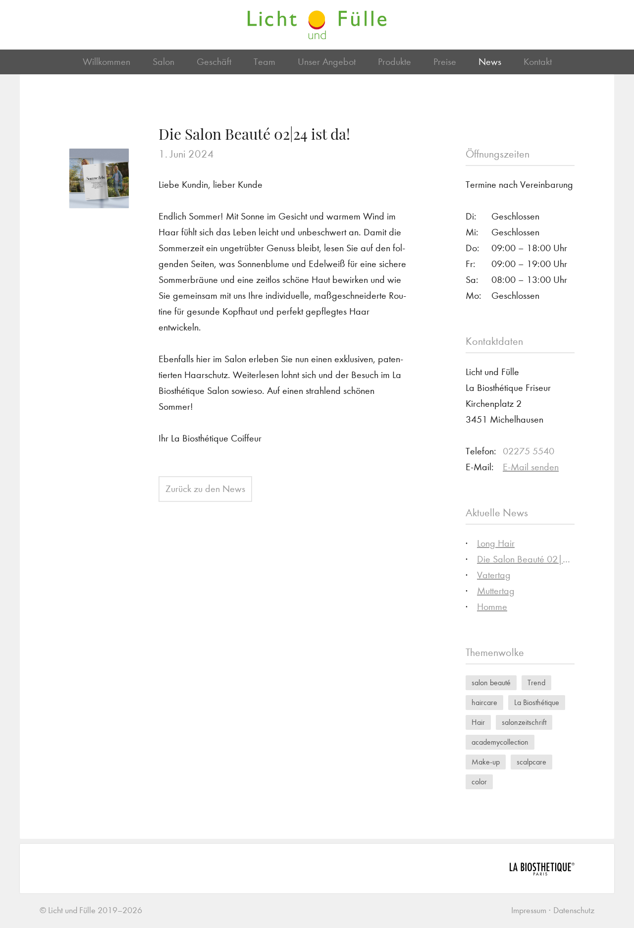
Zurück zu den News (205, 488)
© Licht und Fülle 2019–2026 (91, 910)
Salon (163, 61)
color (479, 781)
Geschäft (214, 61)
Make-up (486, 761)
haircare (484, 702)
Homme (492, 606)
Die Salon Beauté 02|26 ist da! (538, 559)
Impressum (528, 910)
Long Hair (496, 543)
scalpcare (531, 761)
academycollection (500, 742)
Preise (444, 61)
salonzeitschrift (524, 722)
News (489, 61)
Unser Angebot (327, 61)
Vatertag (494, 575)
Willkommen (106, 61)
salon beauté (491, 682)
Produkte (394, 61)
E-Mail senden (531, 467)
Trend (536, 682)
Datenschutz (573, 910)
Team (264, 61)
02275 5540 (528, 451)
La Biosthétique (536, 702)
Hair (478, 722)
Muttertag (496, 591)
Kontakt (538, 61)
